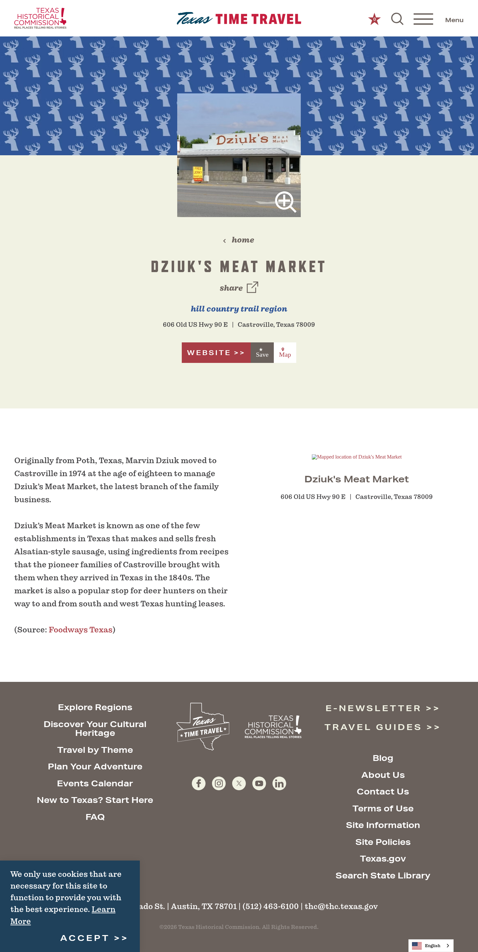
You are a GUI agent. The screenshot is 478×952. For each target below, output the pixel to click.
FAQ (95, 817)
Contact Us (383, 791)
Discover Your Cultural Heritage (95, 728)
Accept (85, 938)
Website (209, 353)
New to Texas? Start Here (95, 800)
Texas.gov (383, 858)
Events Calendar (95, 783)
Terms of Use (383, 808)
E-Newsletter (373, 708)
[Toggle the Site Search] (397, 18)
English (432, 945)
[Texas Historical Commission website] (40, 18)
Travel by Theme (95, 750)
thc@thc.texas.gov (341, 906)
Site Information (383, 825)
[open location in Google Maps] (357, 456)
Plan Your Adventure (95, 766)
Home (243, 240)
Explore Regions (95, 707)
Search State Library (383, 875)
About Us (383, 775)
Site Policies (383, 842)
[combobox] (431, 945)
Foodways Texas (81, 629)
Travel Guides (373, 727)
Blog (383, 758)
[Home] (239, 18)
